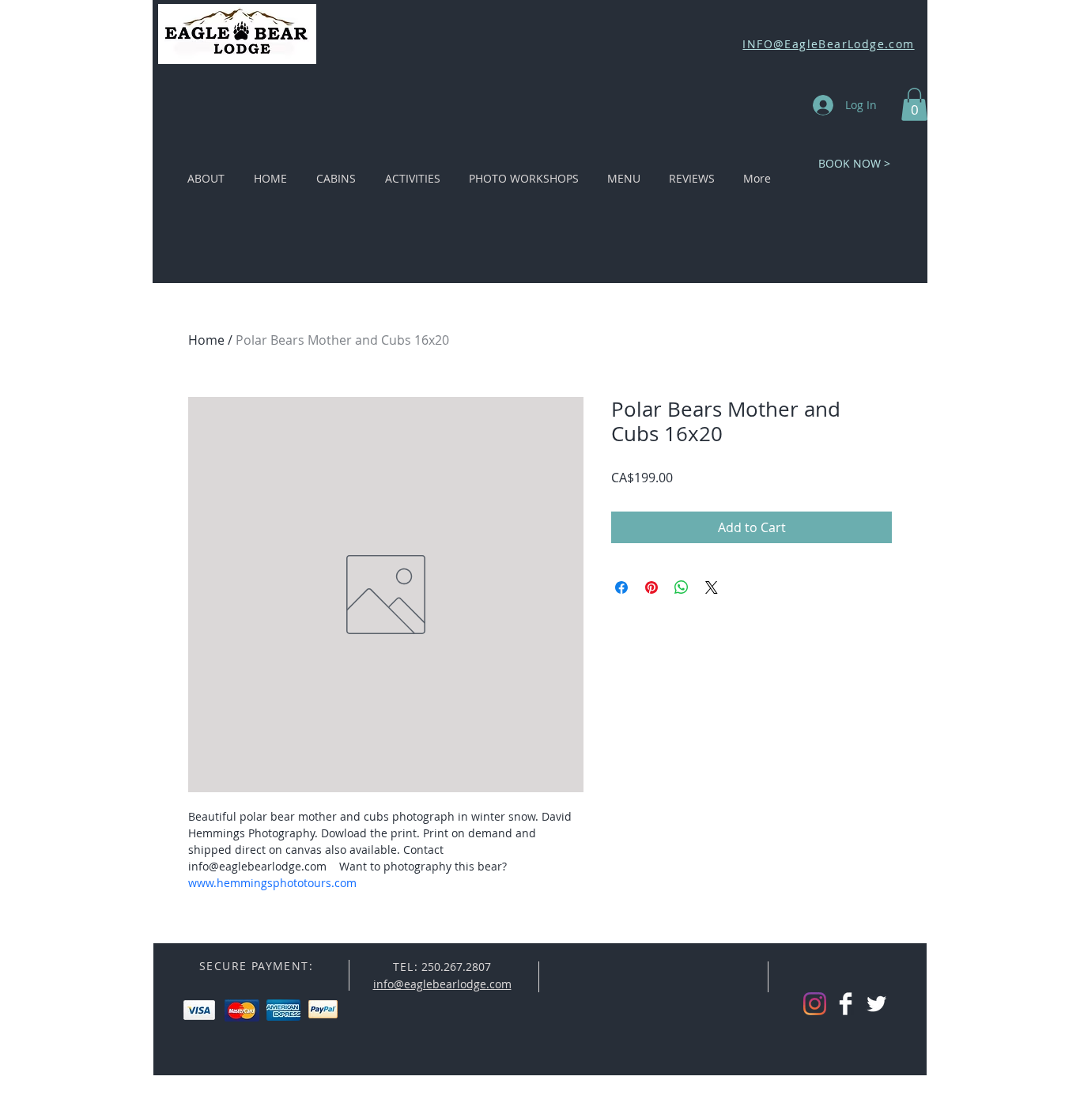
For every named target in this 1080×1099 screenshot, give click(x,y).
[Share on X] (711, 587)
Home (206, 340)
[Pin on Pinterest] (651, 587)
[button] (914, 104)
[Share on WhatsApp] (681, 587)
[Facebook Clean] (845, 1003)
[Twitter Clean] (876, 1003)
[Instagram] (814, 1003)
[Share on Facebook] (621, 587)
